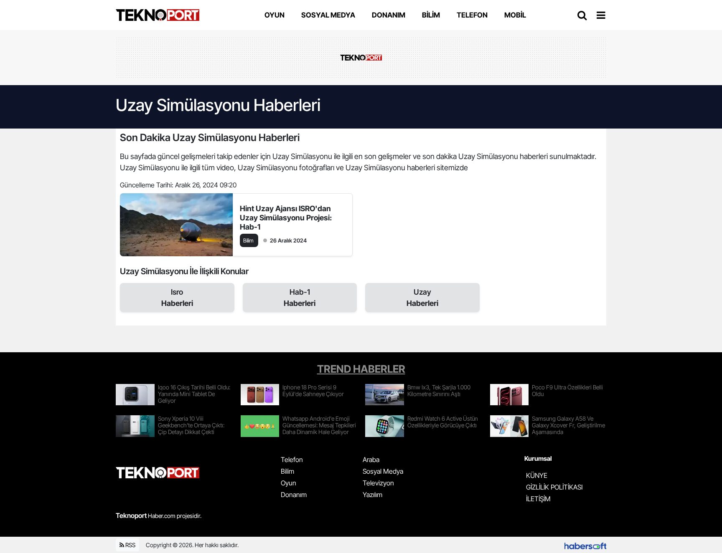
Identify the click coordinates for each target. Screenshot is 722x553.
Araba (371, 459)
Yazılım (372, 494)
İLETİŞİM (538, 499)
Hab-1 (299, 298)
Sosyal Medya (383, 471)
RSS (129, 544)
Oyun (288, 483)
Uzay (422, 298)
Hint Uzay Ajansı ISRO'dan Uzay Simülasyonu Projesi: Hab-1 (286, 217)
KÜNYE (536, 475)
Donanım (294, 494)
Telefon (292, 459)
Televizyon (378, 483)
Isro (177, 298)
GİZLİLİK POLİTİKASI (554, 487)
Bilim (287, 471)
